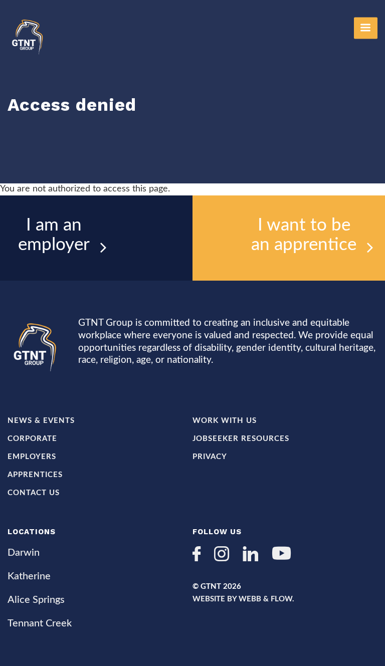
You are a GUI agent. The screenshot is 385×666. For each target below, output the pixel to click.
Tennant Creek (40, 623)
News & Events (41, 420)
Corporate (32, 438)
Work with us (224, 420)
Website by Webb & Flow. (243, 599)
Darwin (24, 553)
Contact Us (34, 493)
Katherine (29, 576)
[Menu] (365, 28)
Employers (32, 457)
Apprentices (35, 475)
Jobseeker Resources (240, 438)
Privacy (209, 457)
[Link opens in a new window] (200, 555)
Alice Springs (36, 600)
